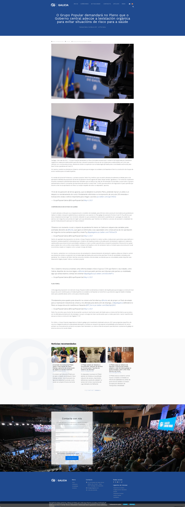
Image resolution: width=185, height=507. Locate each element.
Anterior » (98, 390)
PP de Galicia (103, 27)
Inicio (76, 3)
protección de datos (73, 453)
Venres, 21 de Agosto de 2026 (87, 371)
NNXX (123, 3)
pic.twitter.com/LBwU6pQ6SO (105, 305)
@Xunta (70, 230)
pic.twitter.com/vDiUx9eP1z (104, 273)
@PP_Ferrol (90, 305)
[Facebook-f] (113, 482)
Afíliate (116, 3)
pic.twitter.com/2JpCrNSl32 (106, 197)
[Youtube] (117, 482)
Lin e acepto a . (69, 453)
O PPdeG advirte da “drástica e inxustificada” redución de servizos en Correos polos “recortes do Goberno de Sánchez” (92, 367)
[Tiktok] (121, 482)
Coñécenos (85, 3)
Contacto (107, 3)
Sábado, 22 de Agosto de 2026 (59, 371)
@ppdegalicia (92, 232)
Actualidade (95, 3)
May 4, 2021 (88, 200)
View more (57, 506)
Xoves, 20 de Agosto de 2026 (115, 372)
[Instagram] (115, 482)
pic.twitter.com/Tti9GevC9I (107, 232)
